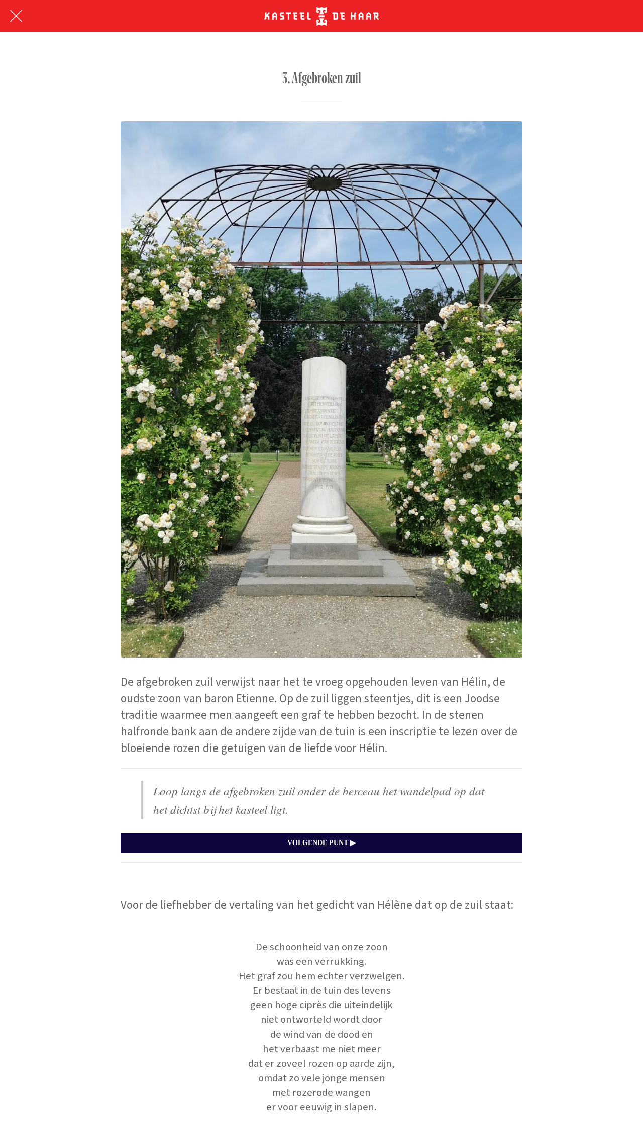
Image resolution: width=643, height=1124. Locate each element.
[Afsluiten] (16, 16)
